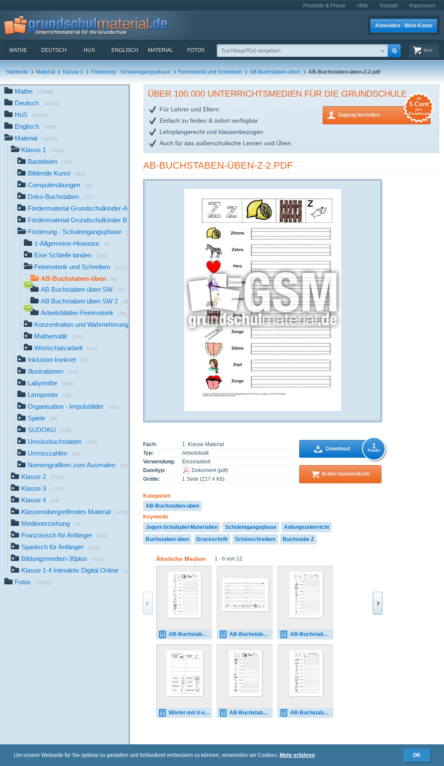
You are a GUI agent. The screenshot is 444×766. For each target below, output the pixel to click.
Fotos (196, 50)
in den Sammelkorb (345, 474)
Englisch (124, 50)
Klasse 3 (42, 488)
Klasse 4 (40, 500)
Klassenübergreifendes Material (75, 511)
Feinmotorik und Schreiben (210, 72)
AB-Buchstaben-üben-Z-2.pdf (218, 165)
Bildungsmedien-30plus (62, 558)
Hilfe (362, 6)
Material (160, 50)
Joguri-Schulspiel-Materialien (182, 527)
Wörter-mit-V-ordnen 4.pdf (190, 713)
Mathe (18, 50)
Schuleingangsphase (251, 527)
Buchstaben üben (167, 539)
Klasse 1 (73, 72)
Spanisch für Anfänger (60, 547)
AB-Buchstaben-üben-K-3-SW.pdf (311, 713)
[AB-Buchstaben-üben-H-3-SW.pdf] (306, 595)
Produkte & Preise (324, 6)
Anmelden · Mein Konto (403, 26)
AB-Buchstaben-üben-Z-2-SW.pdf (251, 713)
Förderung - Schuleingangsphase (130, 72)
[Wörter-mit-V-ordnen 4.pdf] (184, 673)
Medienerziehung (50, 523)
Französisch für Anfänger (64, 535)
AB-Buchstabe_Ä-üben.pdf (251, 634)
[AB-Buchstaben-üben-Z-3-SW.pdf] (185, 595)
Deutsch (54, 50)
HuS (89, 50)
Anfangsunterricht (306, 527)
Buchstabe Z (298, 539)
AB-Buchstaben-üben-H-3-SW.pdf (311, 634)
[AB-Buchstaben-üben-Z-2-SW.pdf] (245, 673)
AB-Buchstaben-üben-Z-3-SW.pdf (190, 634)
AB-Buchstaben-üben (275, 72)
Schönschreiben (255, 539)
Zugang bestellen (383, 112)
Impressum (422, 6)
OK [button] (417, 755)
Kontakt (389, 6)
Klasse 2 (42, 476)
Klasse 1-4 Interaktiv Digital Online (75, 570)
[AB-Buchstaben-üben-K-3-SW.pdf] (306, 673)
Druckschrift (212, 539)
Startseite (17, 72)
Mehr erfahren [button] (297, 755)
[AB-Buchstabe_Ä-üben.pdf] (245, 595)
